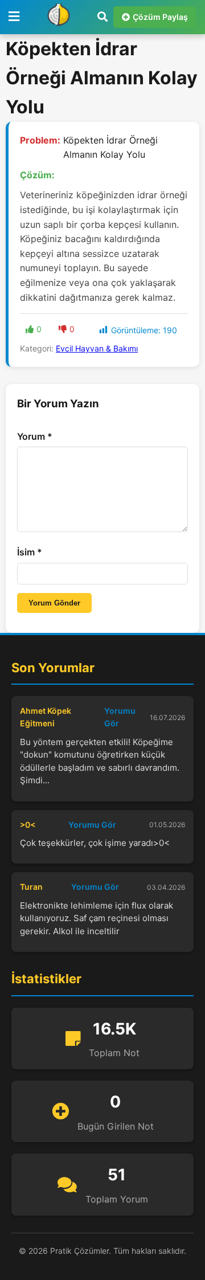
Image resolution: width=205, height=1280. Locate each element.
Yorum (34, 436)
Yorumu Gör (120, 717)
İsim (29, 552)
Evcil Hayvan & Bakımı (97, 348)
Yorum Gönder (54, 603)
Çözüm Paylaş (160, 17)
